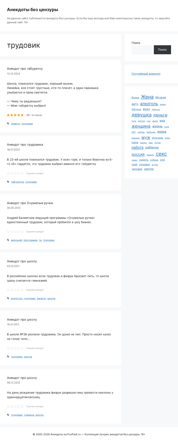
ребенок (152, 147)
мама (161, 132)
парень (143, 142)
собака (154, 159)
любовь (141, 132)
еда (162, 120)
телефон (144, 164)
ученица (29, 414)
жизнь (157, 126)
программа (30, 240)
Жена (147, 97)
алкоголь (17, 298)
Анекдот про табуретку (25, 68)
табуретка (17, 181)
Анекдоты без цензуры (32, 9)
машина (136, 138)
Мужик (160, 97)
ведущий (16, 240)
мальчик (151, 132)
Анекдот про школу (22, 261)
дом (149, 121)
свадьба (150, 155)
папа (135, 142)
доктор (141, 121)
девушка (142, 115)
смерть (15, 123)
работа (138, 147)
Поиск (136, 43)
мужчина (157, 137)
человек (137, 169)
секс (161, 154)
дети (134, 121)
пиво (151, 142)
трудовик (27, 123)
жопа (166, 127)
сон (162, 159)
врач (146, 109)
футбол (155, 165)
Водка (135, 97)
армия (163, 104)
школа (51, 298)
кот (134, 131)
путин (158, 142)
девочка (156, 109)
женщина (141, 125)
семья (134, 160)
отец (167, 137)
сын (134, 164)
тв (40, 240)
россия (138, 154)
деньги (160, 114)
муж (145, 137)
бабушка (136, 109)
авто (135, 104)
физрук (41, 298)
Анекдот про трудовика (25, 144)
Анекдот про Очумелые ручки (30, 203)
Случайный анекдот (146, 73)
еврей (155, 121)
